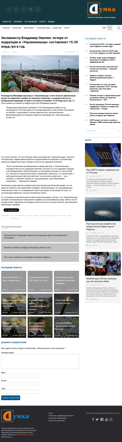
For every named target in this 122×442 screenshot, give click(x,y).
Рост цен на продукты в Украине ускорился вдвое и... (27, 257)
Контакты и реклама (56, 421)
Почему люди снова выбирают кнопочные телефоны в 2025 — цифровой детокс (103, 60)
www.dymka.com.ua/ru (25, 435)
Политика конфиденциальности (61, 416)
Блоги (42, 22)
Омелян (63, 215)
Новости (6, 22)
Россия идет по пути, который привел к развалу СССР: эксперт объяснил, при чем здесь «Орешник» (103, 87)
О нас (50, 413)
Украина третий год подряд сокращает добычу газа (27, 247)
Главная (6, 28)
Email (4, 381)
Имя (3, 373)
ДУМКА (5, 52)
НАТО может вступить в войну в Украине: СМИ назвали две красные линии (105, 122)
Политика (16, 28)
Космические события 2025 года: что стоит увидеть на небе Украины (105, 52)
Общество (57, 28)
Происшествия (43, 28)
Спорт (67, 28)
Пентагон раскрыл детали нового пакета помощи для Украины (104, 114)
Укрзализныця (15, 218)
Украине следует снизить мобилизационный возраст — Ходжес (102, 77)
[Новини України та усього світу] (101, 13)
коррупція (36, 215)
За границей (30, 22)
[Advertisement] (40, 137)
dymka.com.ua (114, 413)
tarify (12, 215)
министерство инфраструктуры (50, 215)
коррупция (29, 215)
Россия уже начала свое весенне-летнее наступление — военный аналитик (104, 69)
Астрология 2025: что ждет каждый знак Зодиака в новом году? (105, 45)
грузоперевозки (20, 215)
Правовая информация (57, 418)
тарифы (69, 215)
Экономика (29, 28)
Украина (18, 22)
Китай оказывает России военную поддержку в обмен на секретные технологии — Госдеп (104, 106)
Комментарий (7, 353)
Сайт (3, 388)
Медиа (51, 22)
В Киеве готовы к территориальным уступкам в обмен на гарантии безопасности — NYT (105, 97)
